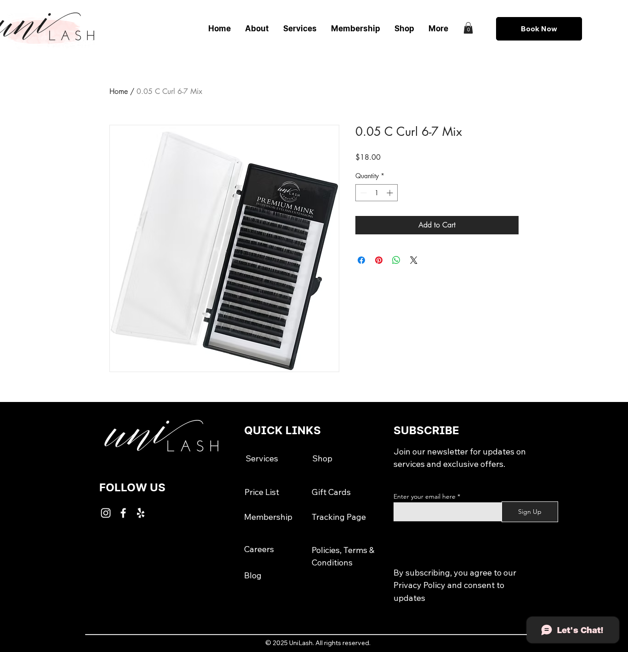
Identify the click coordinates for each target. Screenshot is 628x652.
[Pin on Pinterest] (378, 260)
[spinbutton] (376, 193)
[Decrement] (362, 193)
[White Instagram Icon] (105, 512)
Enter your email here (425, 496)
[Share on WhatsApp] (396, 260)
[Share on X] (413, 260)
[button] (468, 28)
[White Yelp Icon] (140, 512)
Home (118, 91)
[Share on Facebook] (361, 260)
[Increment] (390, 193)
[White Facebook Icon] (123, 512)
